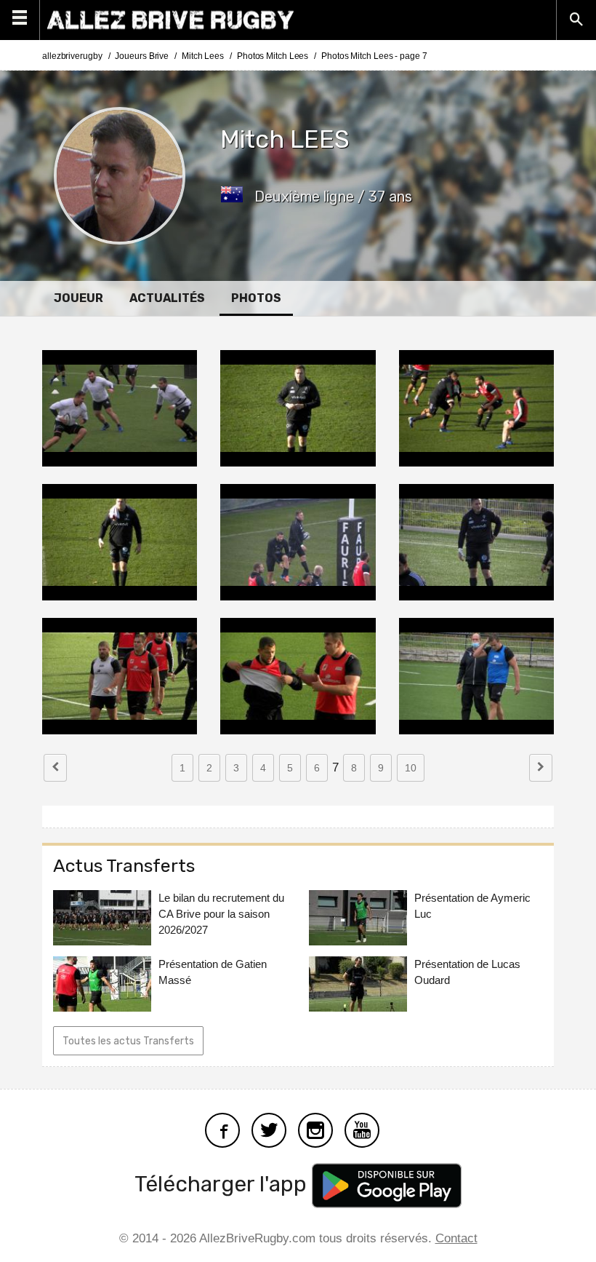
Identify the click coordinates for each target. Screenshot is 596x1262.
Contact (456, 1238)
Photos (256, 298)
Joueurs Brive (142, 56)
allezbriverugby (72, 56)
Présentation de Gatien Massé (212, 972)
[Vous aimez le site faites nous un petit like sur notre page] (222, 1128)
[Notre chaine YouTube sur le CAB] (362, 1128)
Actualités (167, 298)
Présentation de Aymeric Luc (472, 906)
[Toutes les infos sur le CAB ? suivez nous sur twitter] (268, 1128)
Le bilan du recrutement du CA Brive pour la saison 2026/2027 (221, 914)
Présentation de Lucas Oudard (467, 972)
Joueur (78, 298)
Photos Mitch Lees (272, 56)
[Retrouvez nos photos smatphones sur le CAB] (315, 1128)
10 (410, 768)
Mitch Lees (203, 56)
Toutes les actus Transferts (128, 1041)
